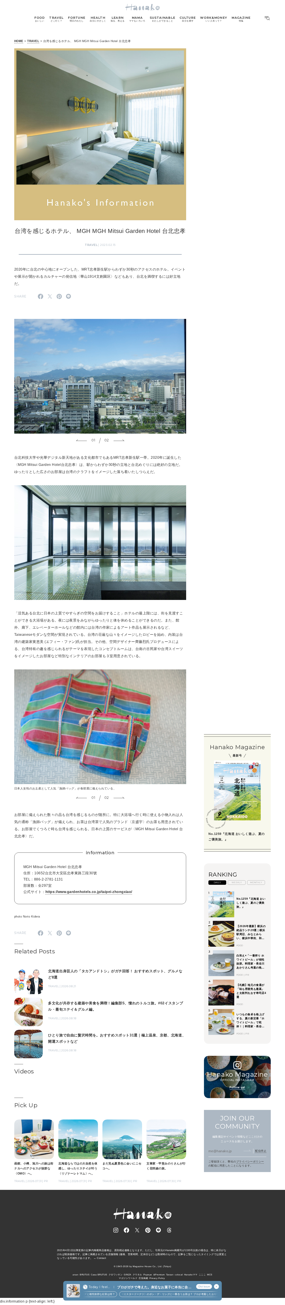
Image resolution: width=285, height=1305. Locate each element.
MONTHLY (256, 882)
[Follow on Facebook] (126, 1230)
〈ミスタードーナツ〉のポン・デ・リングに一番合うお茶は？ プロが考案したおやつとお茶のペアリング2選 (165, 1294)
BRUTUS (85, 1274)
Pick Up (25, 1105)
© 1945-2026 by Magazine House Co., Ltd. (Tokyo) (142, 1266)
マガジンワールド (128, 1278)
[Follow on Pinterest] (147, 1230)
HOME (18, 41)
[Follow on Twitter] (137, 1230)
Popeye (147, 1274)
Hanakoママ (190, 1274)
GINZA (127, 1274)
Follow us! (237, 1087)
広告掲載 (143, 1278)
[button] (81, 440)
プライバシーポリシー (250, 1161)
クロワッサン (116, 1274)
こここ (202, 1274)
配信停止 (260, 1150)
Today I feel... (99, 1287)
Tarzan (170, 1274)
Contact (101, 1258)
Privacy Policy (157, 1278)
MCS (209, 1274)
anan (75, 1274)
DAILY (217, 882)
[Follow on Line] (158, 1230)
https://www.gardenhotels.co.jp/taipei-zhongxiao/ (88, 892)
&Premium (159, 1274)
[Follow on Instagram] (115, 1230)
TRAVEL (33, 41)
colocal (179, 1274)
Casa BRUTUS (99, 1274)
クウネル (137, 1274)
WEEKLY (237, 882)
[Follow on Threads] (169, 1230)
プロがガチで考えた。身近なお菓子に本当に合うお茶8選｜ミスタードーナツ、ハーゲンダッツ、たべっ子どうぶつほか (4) (154, 1287)
